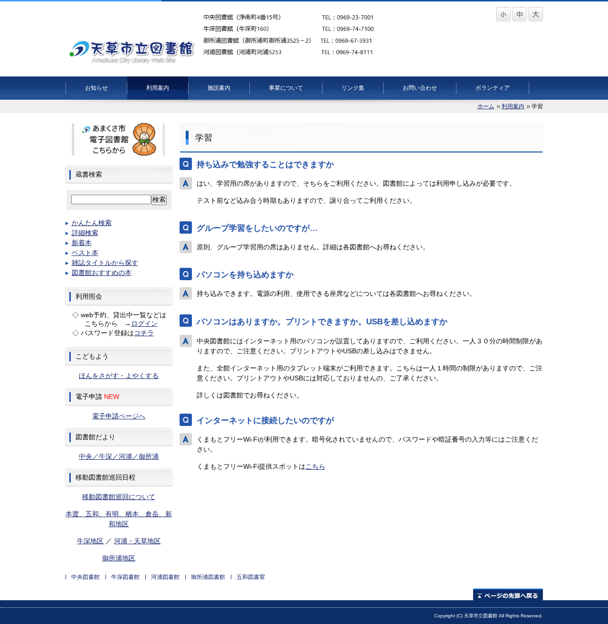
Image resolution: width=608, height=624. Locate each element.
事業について (286, 88)
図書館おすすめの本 (102, 272)
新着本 (82, 242)
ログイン (144, 323)
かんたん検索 (92, 223)
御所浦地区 (118, 558)
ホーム (485, 106)
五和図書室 (251, 577)
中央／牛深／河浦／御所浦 (119, 456)
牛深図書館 (125, 577)
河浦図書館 (165, 577)
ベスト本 (85, 252)
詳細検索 (85, 232)
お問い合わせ (420, 88)
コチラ (144, 333)
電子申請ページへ (118, 416)
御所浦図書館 (208, 577)
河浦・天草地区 (137, 541)
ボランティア (492, 88)
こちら (315, 466)
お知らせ (96, 88)
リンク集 (353, 88)
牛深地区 (90, 541)
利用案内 (157, 88)
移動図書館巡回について (118, 497)
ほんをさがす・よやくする (119, 375)
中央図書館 (85, 577)
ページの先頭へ (508, 594)
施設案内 (219, 88)
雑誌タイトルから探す (105, 262)
